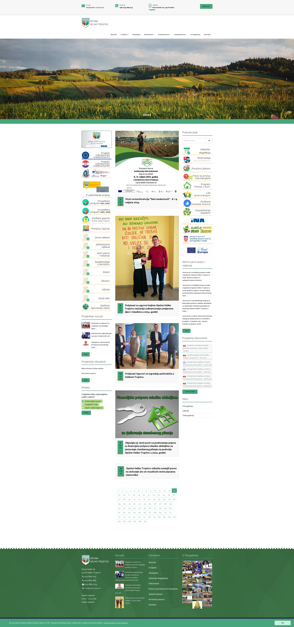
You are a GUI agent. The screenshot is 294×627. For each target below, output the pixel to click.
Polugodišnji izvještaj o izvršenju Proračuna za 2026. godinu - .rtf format (196, 370)
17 (129, 495)
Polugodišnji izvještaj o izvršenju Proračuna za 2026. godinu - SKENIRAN (197, 384)
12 (165, 490)
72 (119, 517)
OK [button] (282, 623)
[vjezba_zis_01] (197, 588)
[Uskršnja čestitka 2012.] (197, 605)
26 (174, 495)
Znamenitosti (163, 34)
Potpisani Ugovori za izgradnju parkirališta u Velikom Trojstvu (149, 375)
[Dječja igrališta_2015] (187, 584)
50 (119, 508)
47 (160, 504)
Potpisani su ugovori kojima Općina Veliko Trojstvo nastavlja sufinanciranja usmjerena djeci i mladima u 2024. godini (149, 308)
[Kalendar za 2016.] (187, 577)
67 (150, 512)
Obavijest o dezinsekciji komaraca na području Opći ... (100, 344)
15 (119, 495)
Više (85, 354)
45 (150, 504)
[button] (116, 623)
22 (154, 495)
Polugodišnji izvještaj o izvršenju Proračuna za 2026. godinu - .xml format (197, 363)
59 (165, 508)
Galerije (185, 411)
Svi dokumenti (190, 391)
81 (164, 517)
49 (170, 504)
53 (134, 508)
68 (155, 512)
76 (139, 517)
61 (119, 512)
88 (140, 521)
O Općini (124, 34)
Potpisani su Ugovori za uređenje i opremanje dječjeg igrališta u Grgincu (135, 564)
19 (139, 495)
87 (135, 521)
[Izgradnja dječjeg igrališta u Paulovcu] (207, 603)
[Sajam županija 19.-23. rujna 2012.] (197, 597)
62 (124, 512)
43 (140, 504)
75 (134, 517)
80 (159, 517)
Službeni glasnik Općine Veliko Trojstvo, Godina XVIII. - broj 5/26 (196, 356)
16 (124, 495)
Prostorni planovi (156, 599)
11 (160, 490)
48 (165, 504)
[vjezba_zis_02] (207, 586)
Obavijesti (136, 34)
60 (170, 508)
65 (140, 512)
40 (124, 504)
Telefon (122, 5)
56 (150, 508)
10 (155, 490)
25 (169, 495)
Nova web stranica (89, 373)
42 (134, 504)
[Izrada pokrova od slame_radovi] (197, 579)
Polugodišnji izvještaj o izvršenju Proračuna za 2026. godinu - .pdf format (197, 377)
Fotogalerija (195, 34)
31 (139, 499)
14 (174, 490)
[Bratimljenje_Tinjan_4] (197, 564)
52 (129, 508)
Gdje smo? (206, 6)
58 (160, 508)
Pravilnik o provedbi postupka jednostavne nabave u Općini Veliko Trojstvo (195, 348)
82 (169, 517)
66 (145, 512)
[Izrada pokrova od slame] (207, 577)
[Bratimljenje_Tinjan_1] (197, 572)
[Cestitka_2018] (187, 563)
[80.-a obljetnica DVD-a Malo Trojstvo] (207, 595)
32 (144, 499)
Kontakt (207, 34)
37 (169, 499)
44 (145, 504)
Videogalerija (188, 415)
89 (145, 521)
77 (144, 517)
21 (149, 495)
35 (159, 499)
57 (155, 508)
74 (129, 517)
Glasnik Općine (156, 594)
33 (149, 499)
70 (165, 512)
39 (119, 504)
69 (160, 512)
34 (154, 499)
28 (124, 499)
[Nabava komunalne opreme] (207, 571)
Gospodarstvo (179, 34)
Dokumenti (148, 34)
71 (170, 512)
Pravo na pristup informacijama (163, 589)
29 (129, 499)
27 (119, 499)
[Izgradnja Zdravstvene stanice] (187, 599)
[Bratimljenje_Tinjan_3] (207, 564)
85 (124, 521)
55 (145, 508)
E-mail (88, 5)
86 (130, 521)
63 (129, 512)
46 (155, 504)
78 (149, 517)
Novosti (114, 34)
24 (164, 495)
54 (140, 508)
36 (164, 499)
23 (159, 495)
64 (134, 512)
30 (134, 499)
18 (134, 495)
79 (154, 517)
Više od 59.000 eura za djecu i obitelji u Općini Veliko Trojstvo (135, 600)
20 (144, 495)
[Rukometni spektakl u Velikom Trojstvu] (187, 592)
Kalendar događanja (158, 578)
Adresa (155, 5)
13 (169, 490)
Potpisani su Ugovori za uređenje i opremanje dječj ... (100, 325)
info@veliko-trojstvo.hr (95, 7)
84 (119, 521)
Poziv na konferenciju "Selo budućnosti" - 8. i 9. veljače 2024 (151, 201)
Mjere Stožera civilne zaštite (92, 368)
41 (130, 504)
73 (124, 517)
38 (174, 499)
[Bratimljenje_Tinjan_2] (187, 569)
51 (124, 508)
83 (174, 517)
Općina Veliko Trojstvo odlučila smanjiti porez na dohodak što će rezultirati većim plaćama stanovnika (151, 471)
